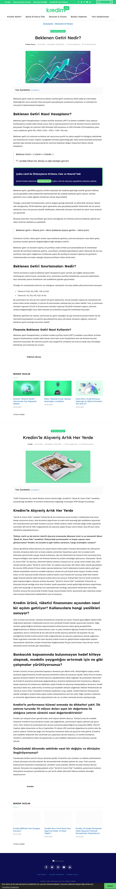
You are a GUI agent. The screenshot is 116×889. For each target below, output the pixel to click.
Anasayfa (48, 24)
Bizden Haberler (79, 16)
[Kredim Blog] (58, 9)
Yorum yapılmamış (74, 44)
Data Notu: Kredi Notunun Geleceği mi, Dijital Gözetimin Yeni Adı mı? (89, 401)
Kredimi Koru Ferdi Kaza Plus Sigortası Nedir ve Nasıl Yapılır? (57, 831)
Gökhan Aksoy (30, 44)
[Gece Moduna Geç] (94, 2)
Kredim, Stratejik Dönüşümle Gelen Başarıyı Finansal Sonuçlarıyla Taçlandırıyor (89, 831)
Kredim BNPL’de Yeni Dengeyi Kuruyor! (26, 829)
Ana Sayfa (41, 874)
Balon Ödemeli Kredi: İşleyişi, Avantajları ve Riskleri (57, 400)
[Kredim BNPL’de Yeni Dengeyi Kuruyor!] (26, 817)
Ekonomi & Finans (58, 16)
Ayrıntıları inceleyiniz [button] (10, 887)
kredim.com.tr (73, 874)
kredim (30, 444)
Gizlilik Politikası (56, 874)
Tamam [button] (110, 886)
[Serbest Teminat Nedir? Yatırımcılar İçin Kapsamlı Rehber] (26, 388)
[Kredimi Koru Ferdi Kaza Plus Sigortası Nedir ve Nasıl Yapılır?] (57, 817)
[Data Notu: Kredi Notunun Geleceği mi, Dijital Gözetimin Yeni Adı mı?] (89, 388)
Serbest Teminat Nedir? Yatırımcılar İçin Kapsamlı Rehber (24, 401)
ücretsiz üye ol (44, 181)
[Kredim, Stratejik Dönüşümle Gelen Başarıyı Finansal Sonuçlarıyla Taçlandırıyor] (89, 817)
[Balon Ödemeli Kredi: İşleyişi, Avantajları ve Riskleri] (57, 388)
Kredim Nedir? (14, 16)
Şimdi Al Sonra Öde (35, 16)
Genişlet (35, 90)
